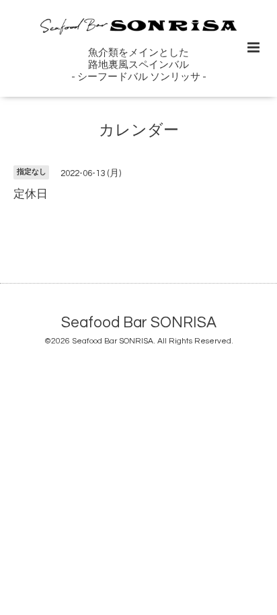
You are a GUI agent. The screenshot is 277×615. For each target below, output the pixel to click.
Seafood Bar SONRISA (138, 322)
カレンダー (139, 130)
